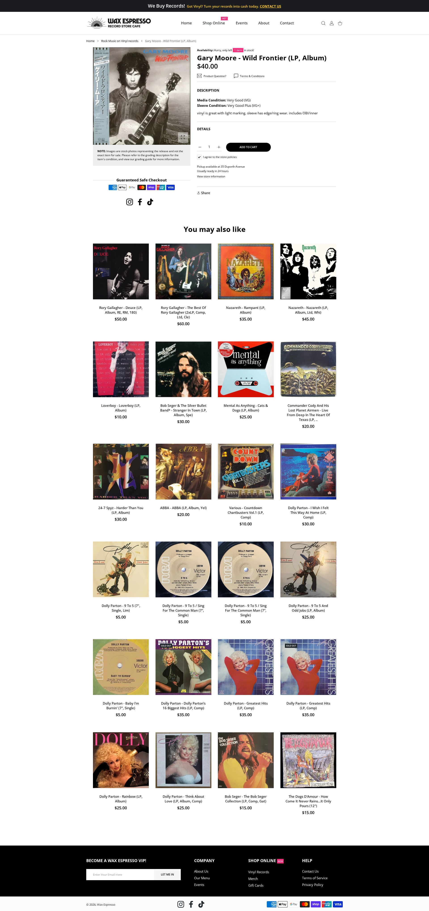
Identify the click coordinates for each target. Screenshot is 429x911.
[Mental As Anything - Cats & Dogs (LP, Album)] (246, 369)
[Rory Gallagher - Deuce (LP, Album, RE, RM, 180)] (121, 271)
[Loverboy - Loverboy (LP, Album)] (121, 369)
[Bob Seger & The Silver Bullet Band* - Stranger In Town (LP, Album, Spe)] (183, 369)
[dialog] (323, 23)
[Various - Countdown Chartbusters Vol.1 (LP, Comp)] (246, 472)
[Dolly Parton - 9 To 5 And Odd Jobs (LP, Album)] (308, 569)
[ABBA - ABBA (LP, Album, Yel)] (183, 472)
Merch (253, 878)
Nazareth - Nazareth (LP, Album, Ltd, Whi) (308, 310)
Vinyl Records (258, 872)
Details (203, 129)
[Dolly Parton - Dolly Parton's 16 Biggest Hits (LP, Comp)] (183, 667)
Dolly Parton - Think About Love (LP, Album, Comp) (183, 798)
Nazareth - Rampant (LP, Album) (245, 310)
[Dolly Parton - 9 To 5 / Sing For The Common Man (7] (183, 569)
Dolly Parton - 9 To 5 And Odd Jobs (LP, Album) (308, 607)
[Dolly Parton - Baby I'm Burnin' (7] (121, 667)
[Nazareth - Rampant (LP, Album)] (246, 271)
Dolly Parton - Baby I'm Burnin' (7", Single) (121, 705)
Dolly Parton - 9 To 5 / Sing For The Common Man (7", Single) (183, 610)
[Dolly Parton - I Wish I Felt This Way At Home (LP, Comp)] (308, 472)
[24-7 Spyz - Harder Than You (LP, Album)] (121, 472)
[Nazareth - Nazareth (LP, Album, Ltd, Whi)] (308, 271)
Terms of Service (315, 878)
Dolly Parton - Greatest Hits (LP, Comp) (246, 705)
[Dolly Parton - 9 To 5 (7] (121, 569)
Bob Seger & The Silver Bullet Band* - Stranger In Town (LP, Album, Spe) (183, 410)
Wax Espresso (106, 905)
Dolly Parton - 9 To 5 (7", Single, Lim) (121, 607)
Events (199, 884)
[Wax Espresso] (119, 23)
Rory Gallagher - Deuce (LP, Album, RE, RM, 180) (120, 310)
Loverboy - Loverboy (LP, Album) (120, 407)
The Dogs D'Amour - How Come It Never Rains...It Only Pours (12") (308, 801)
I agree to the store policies (220, 157)
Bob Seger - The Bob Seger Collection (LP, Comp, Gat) (246, 798)
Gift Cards (255, 885)
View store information (211, 176)
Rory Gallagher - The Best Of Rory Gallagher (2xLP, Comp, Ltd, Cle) (183, 312)
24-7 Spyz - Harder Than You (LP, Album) (120, 510)
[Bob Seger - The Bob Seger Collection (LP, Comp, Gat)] (246, 760)
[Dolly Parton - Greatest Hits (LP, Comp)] (246, 667)
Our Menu (202, 878)
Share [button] (205, 193)
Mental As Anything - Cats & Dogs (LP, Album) (246, 407)
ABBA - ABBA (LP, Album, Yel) (183, 508)
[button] (176, 96)
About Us (201, 871)
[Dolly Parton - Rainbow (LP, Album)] (121, 760)
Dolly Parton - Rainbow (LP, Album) (120, 798)
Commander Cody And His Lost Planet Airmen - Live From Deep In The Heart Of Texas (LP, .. (308, 412)
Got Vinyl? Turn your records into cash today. (234, 6)
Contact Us (310, 871)
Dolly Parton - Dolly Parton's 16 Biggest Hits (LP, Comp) (183, 705)
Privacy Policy (312, 884)
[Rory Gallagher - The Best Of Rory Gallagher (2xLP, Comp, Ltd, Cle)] (183, 271)
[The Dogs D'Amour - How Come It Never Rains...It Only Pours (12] (308, 760)
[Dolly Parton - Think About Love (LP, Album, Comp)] (183, 760)
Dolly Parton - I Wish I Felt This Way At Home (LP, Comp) (308, 512)
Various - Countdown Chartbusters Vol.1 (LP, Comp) (246, 512)
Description (208, 90)
